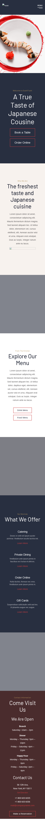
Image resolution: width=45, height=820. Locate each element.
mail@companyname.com (22, 805)
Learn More (22, 543)
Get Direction (22, 793)
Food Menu (22, 418)
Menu (40, 5)
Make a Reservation (22, 814)
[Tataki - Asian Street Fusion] (5, 5)
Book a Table (22, 132)
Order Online (22, 142)
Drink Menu (22, 410)
